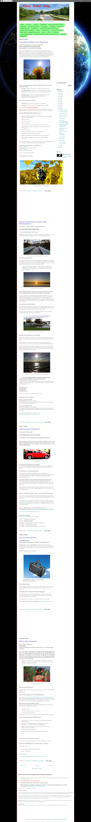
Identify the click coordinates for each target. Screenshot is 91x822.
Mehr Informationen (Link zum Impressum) (35, 786)
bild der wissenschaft (23, 146)
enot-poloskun (55, 819)
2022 (59, 98)
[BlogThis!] (46, 191)
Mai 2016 (61, 136)
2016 (59, 108)
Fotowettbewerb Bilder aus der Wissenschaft (33, 42)
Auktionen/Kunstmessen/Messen (26, 34)
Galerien (49, 32)
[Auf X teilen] (47, 191)
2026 (59, 91)
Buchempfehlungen (45, 30)
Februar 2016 (62, 142)
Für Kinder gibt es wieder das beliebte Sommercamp (29, 511)
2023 (59, 96)
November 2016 (62, 111)
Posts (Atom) (39, 768)
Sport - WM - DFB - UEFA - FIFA (57, 30)
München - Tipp (60, 26)
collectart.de (36, 24)
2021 (59, 100)
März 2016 (61, 140)
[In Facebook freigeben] (49, 191)
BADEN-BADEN (43, 24)
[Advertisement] (36, 205)
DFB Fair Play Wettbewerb (28, 641)
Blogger (64, 819)
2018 (59, 105)
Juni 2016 (61, 120)
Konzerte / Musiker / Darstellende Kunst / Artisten (49, 28)
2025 (59, 93)
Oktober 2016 (62, 113)
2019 (59, 103)
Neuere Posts (22, 765)
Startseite (22, 24)
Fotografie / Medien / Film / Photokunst (27, 30)
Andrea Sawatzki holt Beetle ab (29, 429)
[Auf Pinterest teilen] (50, 191)
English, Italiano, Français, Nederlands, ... (56, 24)
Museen (43, 32)
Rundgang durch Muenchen (34, 26)
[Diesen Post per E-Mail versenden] (45, 191)
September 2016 (62, 115)
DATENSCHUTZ (23, 36)
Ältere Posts (51, 765)
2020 (59, 101)
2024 (59, 95)
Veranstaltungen (23, 26)
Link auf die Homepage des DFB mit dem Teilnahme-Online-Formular (32, 756)
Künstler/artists (52, 26)
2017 (59, 106)
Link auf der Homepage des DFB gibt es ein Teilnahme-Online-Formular (39, 697)
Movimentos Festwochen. (24, 501)
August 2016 (61, 116)
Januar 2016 (61, 143)
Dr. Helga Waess (67, 154)
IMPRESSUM (63, 34)
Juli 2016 (61, 118)
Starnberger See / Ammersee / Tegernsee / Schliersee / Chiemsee (46, 34)
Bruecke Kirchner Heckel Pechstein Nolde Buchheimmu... (64, 125)
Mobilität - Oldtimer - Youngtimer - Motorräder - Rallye (30, 32)
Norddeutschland (35, 28)
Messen (38, 30)
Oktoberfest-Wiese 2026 (24, 28)
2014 (59, 147)
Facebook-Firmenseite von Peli (48, 601)
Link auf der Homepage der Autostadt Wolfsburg (44, 509)
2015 (59, 145)
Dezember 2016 (62, 110)
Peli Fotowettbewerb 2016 (27, 537)
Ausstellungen (55, 32)
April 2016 (61, 138)
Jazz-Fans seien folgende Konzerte (27, 516)
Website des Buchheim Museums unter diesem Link (29, 414)
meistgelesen (28, 24)
